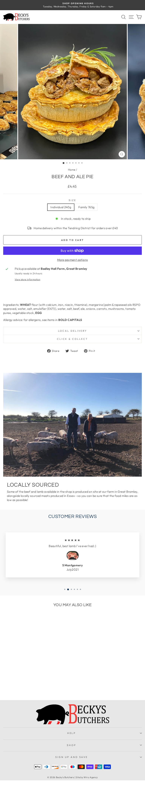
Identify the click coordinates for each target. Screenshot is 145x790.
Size (72, 200)
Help (71, 733)
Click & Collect (72, 338)
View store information (27, 279)
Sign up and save (71, 756)
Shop (71, 745)
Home (72, 169)
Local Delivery (72, 330)
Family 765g (86, 207)
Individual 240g (60, 207)
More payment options (72, 260)
